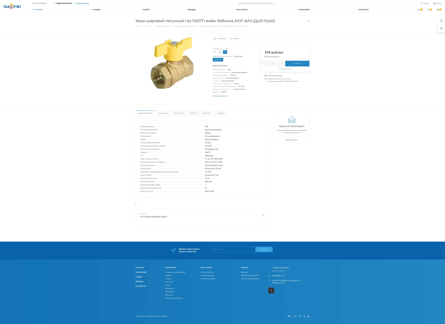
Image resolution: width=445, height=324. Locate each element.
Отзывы (220, 113)
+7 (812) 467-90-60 (63, 3)
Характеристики (145, 113)
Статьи (167, 285)
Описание (163, 113)
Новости (168, 275)
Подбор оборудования (250, 275)
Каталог (140, 267)
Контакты (141, 286)
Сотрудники (170, 292)
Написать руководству (174, 298)
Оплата (193, 113)
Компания (141, 272)
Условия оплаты (207, 272)
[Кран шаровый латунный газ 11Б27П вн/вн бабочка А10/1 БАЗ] (172, 63)
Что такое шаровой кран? (153, 216)
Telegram (271, 290)
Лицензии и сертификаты (175, 272)
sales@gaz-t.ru (278, 275)
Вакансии (169, 295)
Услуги (244, 267)
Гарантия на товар (208, 279)
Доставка (207, 113)
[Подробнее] (263, 215)
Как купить (179, 113)
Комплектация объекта (250, 279)
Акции (139, 277)
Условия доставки (208, 275)
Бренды (139, 281)
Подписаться (264, 249)
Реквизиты (169, 288)
